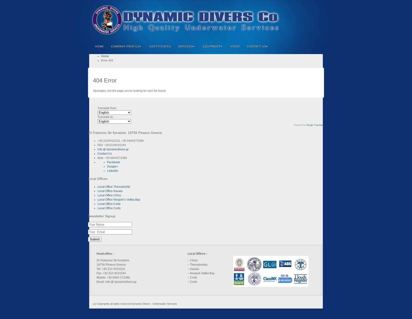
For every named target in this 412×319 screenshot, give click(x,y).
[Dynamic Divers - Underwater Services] (206, 20)
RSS (316, 20)
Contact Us (105, 153)
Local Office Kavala (110, 191)
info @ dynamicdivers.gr (113, 149)
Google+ (297, 20)
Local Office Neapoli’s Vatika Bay (119, 199)
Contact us (256, 46)
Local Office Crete (109, 204)
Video (235, 46)
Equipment (212, 46)
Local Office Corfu (109, 208)
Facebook (290, 20)
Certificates (160, 46)
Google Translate (314, 125)
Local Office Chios (109, 195)
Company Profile (125, 46)
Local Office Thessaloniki (114, 186)
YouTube (310, 20)
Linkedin (303, 20)
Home (99, 46)
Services (185, 46)
